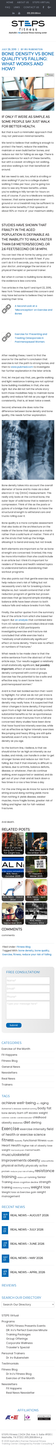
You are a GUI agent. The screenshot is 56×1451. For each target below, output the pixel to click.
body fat (44, 1108)
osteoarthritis (47, 1160)
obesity (33, 1160)
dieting (36, 1122)
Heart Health (11, 1145)
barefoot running (29, 1109)
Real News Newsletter (20, 1393)
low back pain (17, 1150)
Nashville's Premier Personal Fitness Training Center (24, 1442)
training (26, 1187)
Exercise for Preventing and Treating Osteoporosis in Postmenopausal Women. (31, 337)
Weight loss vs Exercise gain (19, 1192)
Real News (8, 1078)
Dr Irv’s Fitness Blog (19, 1374)
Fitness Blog (23, 947)
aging (44, 1103)
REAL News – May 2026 (26, 1258)
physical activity (13, 1166)
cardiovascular (24, 1117)
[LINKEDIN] (13, 13)
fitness (17, 954)
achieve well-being (19, 1102)
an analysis (21, 620)
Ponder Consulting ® (43, 1443)
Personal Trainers (13, 1353)
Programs (8, 1321)
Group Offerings (17, 1339)
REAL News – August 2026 (29, 1215)
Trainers (7, 1084)
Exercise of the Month (16, 1049)
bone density (26, 950)
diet (26, 1122)
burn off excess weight (32, 1113)
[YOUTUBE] (19, 13)
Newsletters (9, 1072)
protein (6, 1171)
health (50, 1140)
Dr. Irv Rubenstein (17, 1358)
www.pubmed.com (22, 367)
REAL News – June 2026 (27, 1243)
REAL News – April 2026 (27, 1272)
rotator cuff (22, 1177)
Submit (14, 1025)
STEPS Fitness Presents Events (26, 1326)
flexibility (18, 1140)
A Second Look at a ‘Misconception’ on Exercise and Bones (33, 309)
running (32, 1177)
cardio (13, 1117)
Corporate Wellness (19, 1343)
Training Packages (18, 1334)
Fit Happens (9, 1055)
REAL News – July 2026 (26, 1229)
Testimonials (10, 1363)
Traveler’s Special (18, 1347)
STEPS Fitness (28, 29)
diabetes (18, 1122)
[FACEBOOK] (43, 7)
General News (11, 1067)
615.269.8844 (34, 13)
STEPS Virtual (10, 1315)
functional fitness (35, 1140)
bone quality (42, 950)
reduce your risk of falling (36, 954)
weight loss (40, 1187)
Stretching (17, 1188)
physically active (36, 1165)
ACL (38, 1103)
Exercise (7, 954)
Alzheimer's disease (11, 1108)
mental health (32, 1150)
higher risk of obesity (34, 1145)
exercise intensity (33, 1129)
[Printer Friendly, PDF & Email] (49, 75)
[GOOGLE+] (49, 7)
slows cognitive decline (25, 1182)
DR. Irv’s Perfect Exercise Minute (26, 1330)
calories (5, 1117)
